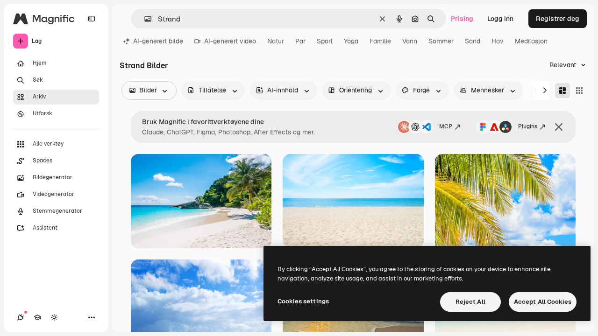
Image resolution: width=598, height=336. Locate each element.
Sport (325, 41)
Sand (472, 41)
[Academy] (37, 317)
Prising (462, 18)
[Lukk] (558, 127)
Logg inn (500, 18)
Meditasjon (531, 41)
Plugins (527, 126)
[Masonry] (562, 90)
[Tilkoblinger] (20, 317)
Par (300, 41)
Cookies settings (303, 301)
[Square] (579, 90)
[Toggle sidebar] (91, 18)
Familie (380, 41)
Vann (409, 41)
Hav (497, 41)
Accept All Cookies (542, 302)
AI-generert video (230, 41)
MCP (445, 126)
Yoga (351, 41)
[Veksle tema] (54, 317)
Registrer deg (557, 18)
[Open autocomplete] (144, 18)
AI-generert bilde (158, 41)
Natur (275, 41)
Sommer (441, 41)
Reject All (470, 302)
